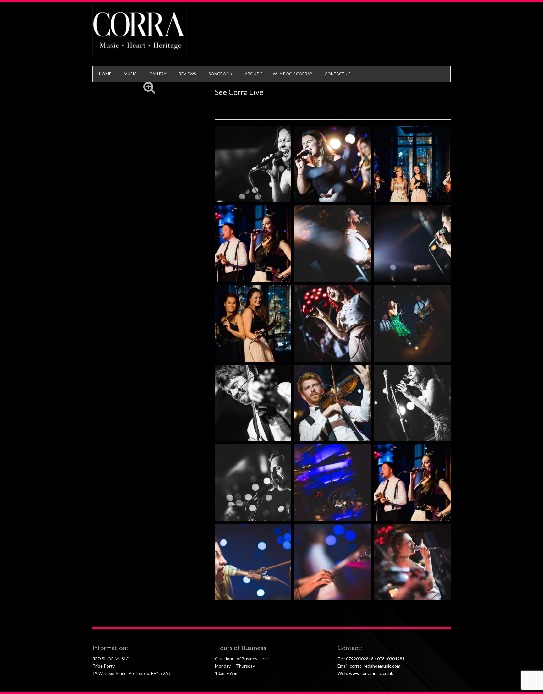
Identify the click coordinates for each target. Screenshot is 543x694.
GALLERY (157, 73)
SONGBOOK (220, 73)
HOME (105, 73)
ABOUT (252, 73)
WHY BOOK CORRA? (292, 73)
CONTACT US (338, 73)
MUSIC (130, 73)
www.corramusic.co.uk (371, 673)
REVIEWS (187, 73)
